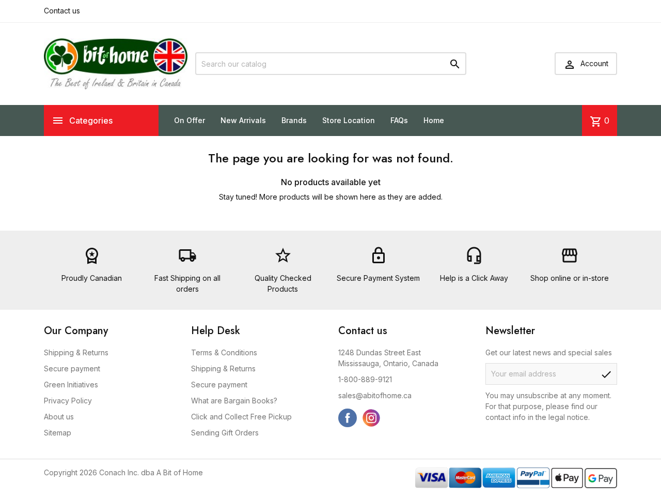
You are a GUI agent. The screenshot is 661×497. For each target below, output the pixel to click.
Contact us (62, 10)
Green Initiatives (71, 384)
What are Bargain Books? (234, 400)
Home (433, 120)
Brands (294, 120)
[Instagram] (371, 418)
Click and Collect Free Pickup (241, 416)
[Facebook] (347, 418)
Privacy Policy (68, 400)
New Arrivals (243, 120)
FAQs (399, 120)
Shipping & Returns (76, 352)
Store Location (348, 120)
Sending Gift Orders (225, 432)
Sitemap (57, 432)
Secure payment (72, 368)
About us (59, 416)
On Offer (189, 120)
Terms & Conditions (224, 352)
